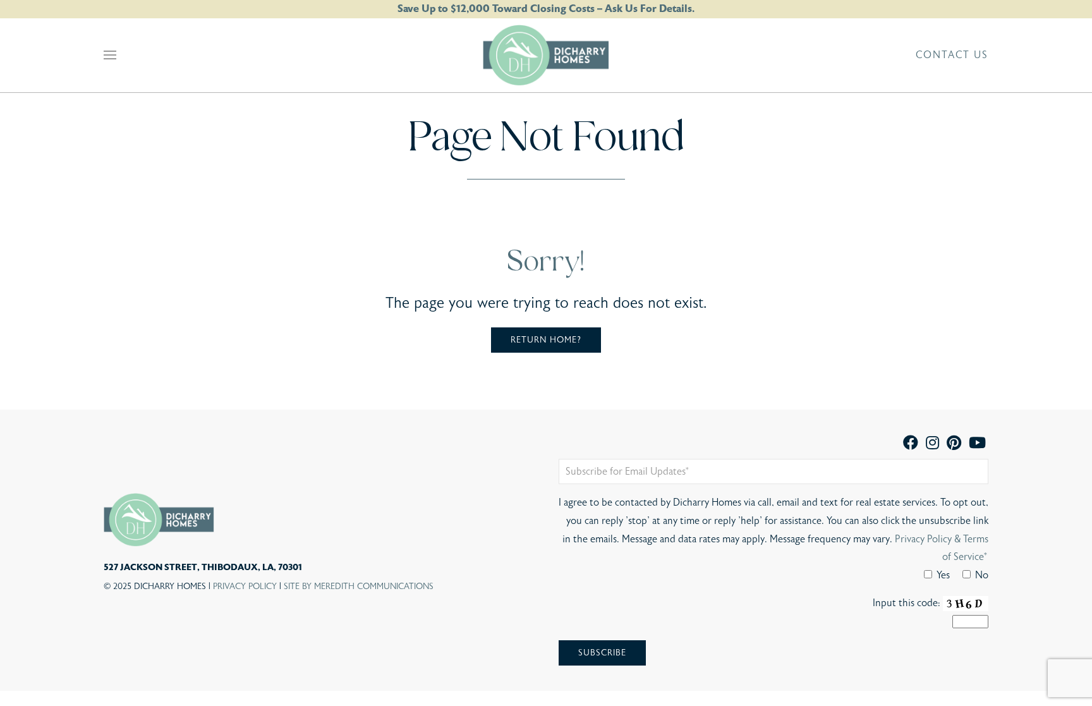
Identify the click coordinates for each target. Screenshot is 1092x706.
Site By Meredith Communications (359, 586)
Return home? (546, 340)
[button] (110, 55)
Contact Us (952, 55)
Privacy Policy (245, 586)
